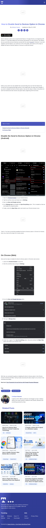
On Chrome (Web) (6, 130)
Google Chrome (5, 390)
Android (3, 518)
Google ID (32, 42)
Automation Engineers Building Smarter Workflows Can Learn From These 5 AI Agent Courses (34, 480)
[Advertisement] (23, 55)
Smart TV (16, 516)
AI (3, 432)
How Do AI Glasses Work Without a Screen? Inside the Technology (10, 429)
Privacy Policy (34, 516)
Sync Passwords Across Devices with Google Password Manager (22, 382)
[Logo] (2, 2)
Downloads (17, 518)
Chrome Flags (5, 459)
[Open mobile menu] (44, 2)
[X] (21, 30)
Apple (2, 516)
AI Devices (8, 432)
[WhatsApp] (24, 30)
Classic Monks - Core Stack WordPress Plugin (18, 524)
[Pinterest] (10, 501)
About (25, 516)
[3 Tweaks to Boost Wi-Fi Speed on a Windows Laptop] (34, 418)
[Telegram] (27, 30)
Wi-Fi (35, 432)
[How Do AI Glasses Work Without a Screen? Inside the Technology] (11, 418)
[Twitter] (13, 501)
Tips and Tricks (16, 390)
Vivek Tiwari (27, 450)
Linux (8, 518)
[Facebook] (19, 30)
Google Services (17, 299)
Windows (9, 516)
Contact (26, 518)
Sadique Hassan (16, 27)
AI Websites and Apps (32, 459)
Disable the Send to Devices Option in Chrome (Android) (15, 128)
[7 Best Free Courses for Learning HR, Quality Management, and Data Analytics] (34, 442)
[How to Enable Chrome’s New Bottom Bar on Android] (11, 442)
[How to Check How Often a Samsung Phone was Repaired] (11, 469)
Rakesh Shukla (5, 425)
